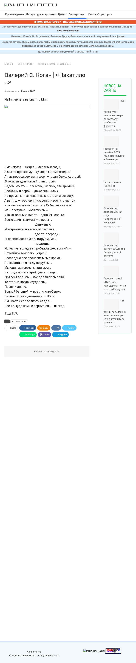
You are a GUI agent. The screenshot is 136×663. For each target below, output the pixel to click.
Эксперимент (77, 14)
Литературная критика (41, 14)
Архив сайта (34, 651)
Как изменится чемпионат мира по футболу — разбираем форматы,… (114, 113)
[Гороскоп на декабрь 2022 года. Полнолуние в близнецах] (111, 141)
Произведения (14, 14)
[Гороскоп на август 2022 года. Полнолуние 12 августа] (111, 238)
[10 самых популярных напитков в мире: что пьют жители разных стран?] (111, 304)
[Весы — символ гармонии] (111, 175)
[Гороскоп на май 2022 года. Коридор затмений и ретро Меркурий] (111, 271)
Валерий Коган (19, 321)
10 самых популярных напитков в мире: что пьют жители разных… (115, 311)
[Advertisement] (117, 358)
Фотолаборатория (100, 14)
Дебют (62, 14)
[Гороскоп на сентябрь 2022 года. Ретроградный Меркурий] (111, 201)
